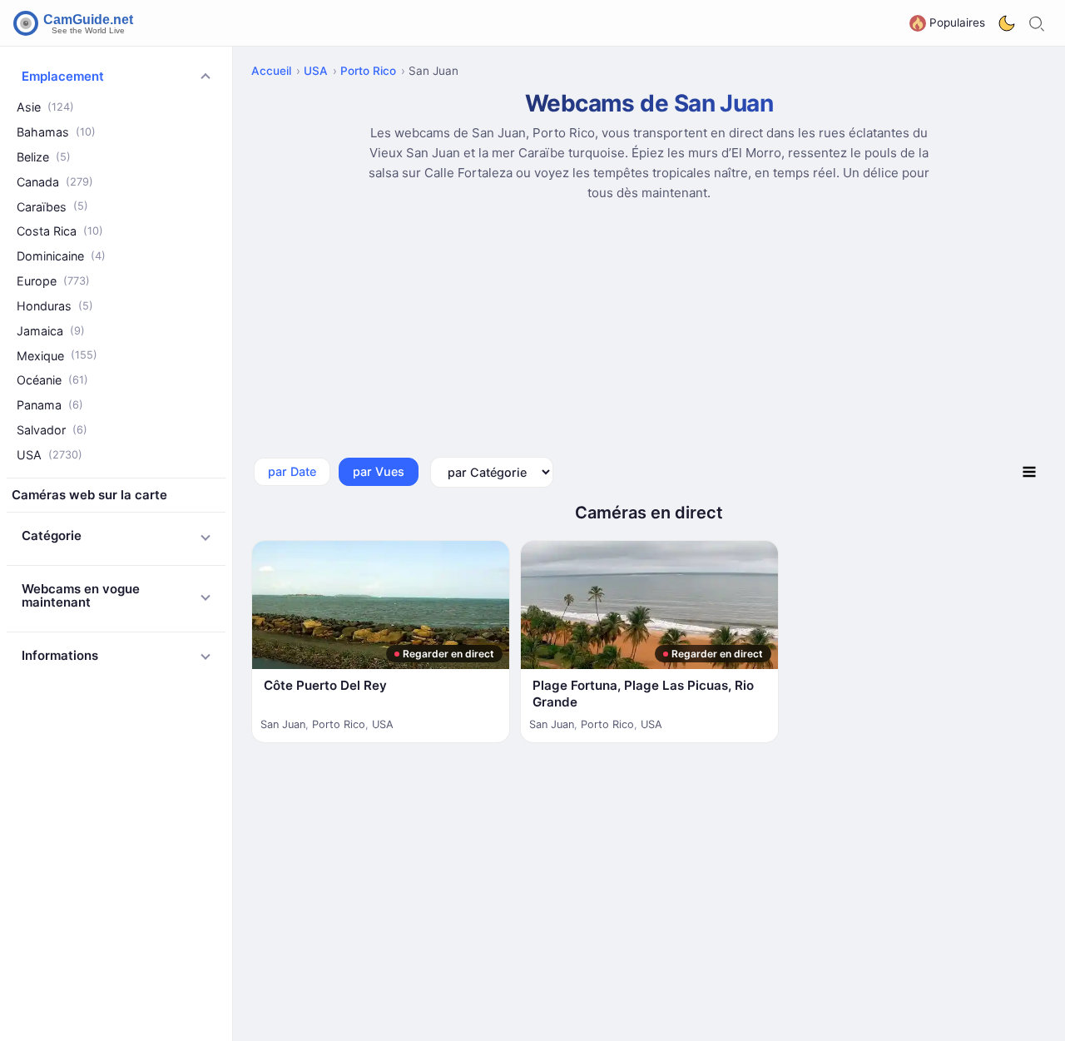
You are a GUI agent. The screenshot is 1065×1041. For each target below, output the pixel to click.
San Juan (282, 724)
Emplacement (63, 76)
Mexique (57, 356)
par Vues (378, 471)
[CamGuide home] (75, 23)
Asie (45, 108)
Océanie (52, 381)
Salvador (52, 430)
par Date (292, 471)
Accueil (271, 70)
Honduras (55, 306)
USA (49, 455)
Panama (50, 406)
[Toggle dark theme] (1006, 23)
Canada (55, 182)
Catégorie (52, 536)
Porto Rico (368, 70)
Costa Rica (60, 232)
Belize (44, 157)
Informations (60, 655)
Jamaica (51, 331)
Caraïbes (52, 207)
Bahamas (56, 132)
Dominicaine (61, 257)
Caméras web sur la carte (89, 495)
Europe (53, 281)
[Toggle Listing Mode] (1029, 472)
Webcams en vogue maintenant (81, 596)
